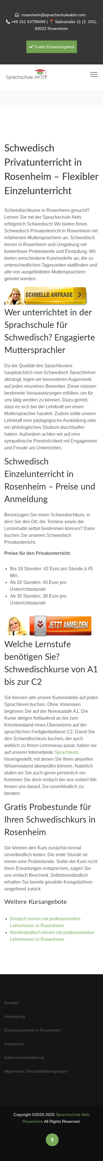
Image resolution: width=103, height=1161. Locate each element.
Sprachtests (66, 752)
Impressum (14, 1044)
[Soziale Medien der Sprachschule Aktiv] (52, 1140)
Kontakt (11, 1002)
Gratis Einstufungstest (53, 46)
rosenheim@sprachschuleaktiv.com (53, 15)
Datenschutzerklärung (24, 1057)
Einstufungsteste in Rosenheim (32, 1030)
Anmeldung (14, 1016)
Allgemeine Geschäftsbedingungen (36, 1071)
